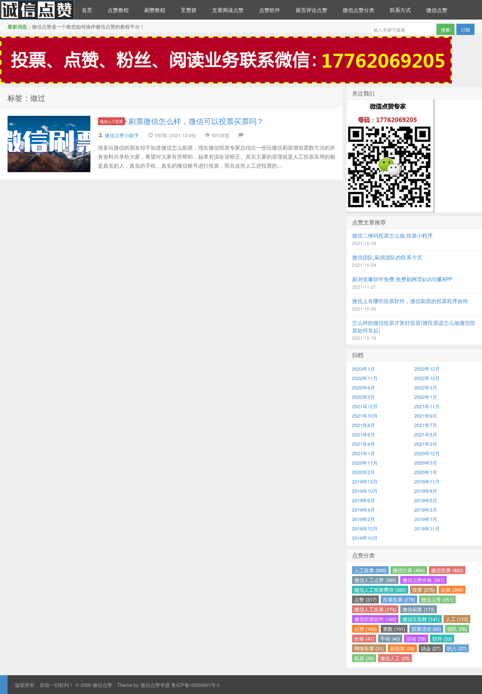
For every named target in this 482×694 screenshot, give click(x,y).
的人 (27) (457, 648)
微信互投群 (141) (421, 619)
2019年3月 (425, 509)
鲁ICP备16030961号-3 (195, 684)
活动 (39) (416, 638)
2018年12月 (365, 528)
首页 (87, 10)
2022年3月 (425, 387)
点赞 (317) (365, 599)
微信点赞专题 (155, 684)
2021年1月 (363, 453)
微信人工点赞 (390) (375, 579)
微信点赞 (37, 10)
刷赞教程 (154, 10)
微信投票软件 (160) (375, 619)
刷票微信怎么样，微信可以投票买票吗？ (196, 120)
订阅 (465, 29)
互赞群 (189, 10)
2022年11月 (365, 378)
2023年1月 (363, 368)
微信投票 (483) (447, 570)
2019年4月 (363, 509)
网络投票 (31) (369, 648)
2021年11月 (427, 406)
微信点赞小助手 (122, 135)
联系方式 (400, 10)
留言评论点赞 (311, 10)
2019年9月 (425, 490)
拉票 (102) (365, 628)
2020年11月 (365, 462)
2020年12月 (427, 453)
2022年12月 (427, 368)
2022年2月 (363, 396)
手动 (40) (390, 638)
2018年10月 (365, 537)
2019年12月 (365, 481)
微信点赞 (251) (437, 599)
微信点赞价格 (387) (423, 579)
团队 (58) (457, 628)
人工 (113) (457, 619)
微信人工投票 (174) (375, 609)
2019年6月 (363, 500)
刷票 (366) (452, 589)
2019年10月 (365, 490)
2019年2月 (363, 519)
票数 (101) (394, 628)
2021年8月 (363, 425)
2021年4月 (363, 443)
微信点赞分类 (358, 10)
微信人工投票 (111, 121)
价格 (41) (364, 638)
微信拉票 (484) (409, 570)
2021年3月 (425, 443)
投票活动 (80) (426, 628)
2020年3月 (425, 462)
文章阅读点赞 (228, 10)
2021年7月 (425, 425)
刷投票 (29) (402, 648)
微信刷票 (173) (419, 609)
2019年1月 (425, 519)
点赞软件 (269, 10)
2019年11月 (427, 481)
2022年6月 (363, 387)
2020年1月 (425, 472)
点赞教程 (118, 10)
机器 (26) (364, 658)
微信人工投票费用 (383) (380, 589)
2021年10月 (365, 415)
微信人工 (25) (395, 658)
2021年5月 (425, 434)
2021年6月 (363, 434)
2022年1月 (425, 396)
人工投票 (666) (370, 570)
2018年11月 (427, 528)
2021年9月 (425, 415)
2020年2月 (363, 472)
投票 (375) (423, 589)
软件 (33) (442, 638)
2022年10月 (427, 378)
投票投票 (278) (399, 599)
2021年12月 (365, 406)
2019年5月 (425, 500)
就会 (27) (431, 648)
